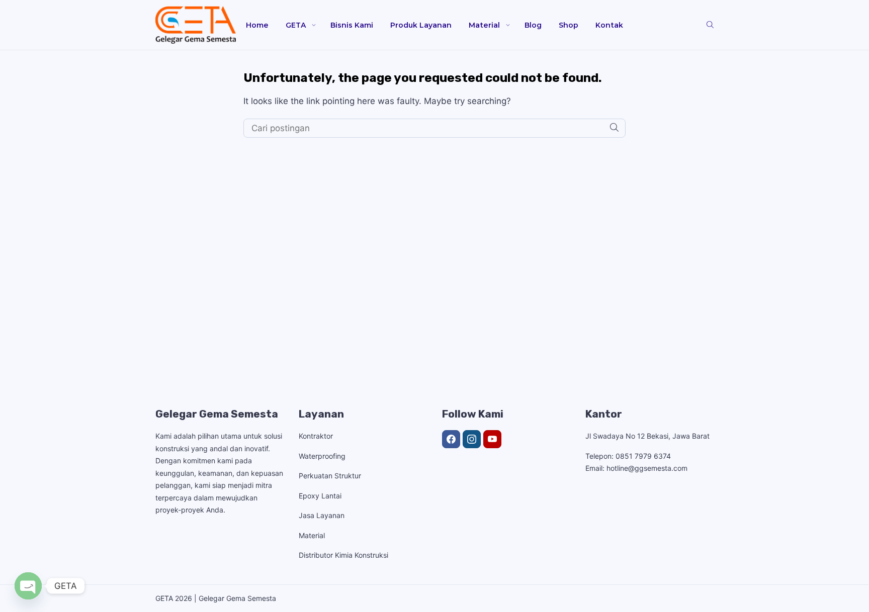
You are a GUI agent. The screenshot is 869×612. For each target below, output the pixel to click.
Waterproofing (322, 456)
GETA (296, 25)
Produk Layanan (421, 25)
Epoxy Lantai (320, 495)
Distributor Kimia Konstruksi (343, 555)
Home (257, 25)
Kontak (609, 25)
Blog (533, 25)
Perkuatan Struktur (330, 475)
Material (484, 25)
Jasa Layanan (321, 515)
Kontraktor (316, 436)
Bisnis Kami (351, 25)
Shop (568, 25)
